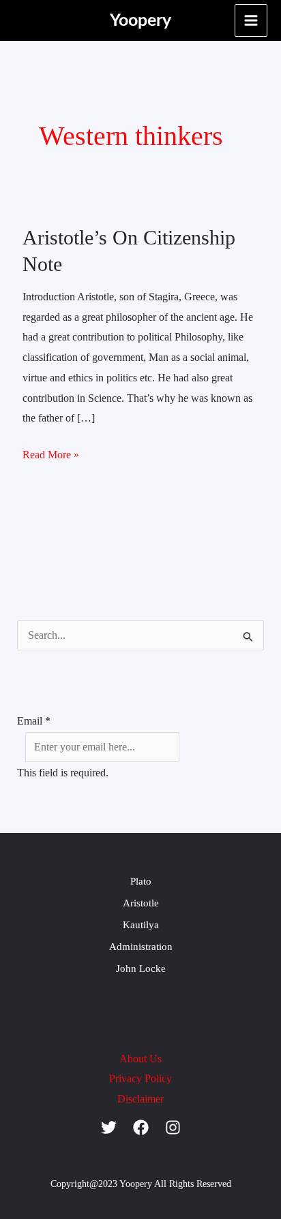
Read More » (51, 452)
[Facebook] (141, 1127)
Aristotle (141, 903)
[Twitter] (109, 1127)
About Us (140, 1058)
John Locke (141, 968)
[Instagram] (173, 1127)
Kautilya (141, 924)
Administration (141, 946)
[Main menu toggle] (251, 20)
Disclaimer (140, 1099)
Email (33, 721)
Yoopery (140, 20)
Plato (140, 881)
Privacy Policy (140, 1078)
